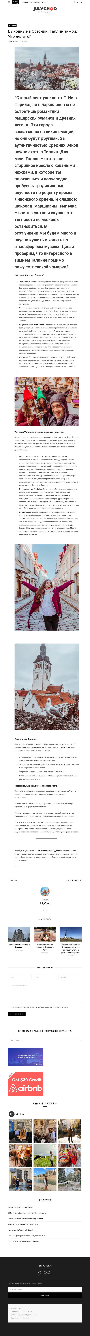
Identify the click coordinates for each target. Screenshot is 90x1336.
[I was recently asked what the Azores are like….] (45, 1155)
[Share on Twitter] (72, 880)
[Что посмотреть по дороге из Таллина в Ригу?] (45, 934)
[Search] (81, 2)
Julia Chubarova (22, 1318)
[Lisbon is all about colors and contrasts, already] (69, 1155)
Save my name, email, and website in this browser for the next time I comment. (39, 1007)
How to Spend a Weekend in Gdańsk (20, 1230)
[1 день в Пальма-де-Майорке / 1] (45, 1179)
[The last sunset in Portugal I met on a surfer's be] (69, 1131)
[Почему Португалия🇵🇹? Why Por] (20, 1155)
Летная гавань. (25, 512)
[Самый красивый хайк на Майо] (69, 1179)
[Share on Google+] (76, 880)
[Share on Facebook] (6, 55)
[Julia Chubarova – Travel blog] (45, 10)
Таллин (13, 880)
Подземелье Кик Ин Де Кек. (31, 489)
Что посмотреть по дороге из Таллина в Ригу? (45, 947)
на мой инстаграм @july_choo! (47, 851)
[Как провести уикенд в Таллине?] (19, 934)
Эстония (12, 25)
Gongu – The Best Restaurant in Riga (20, 1207)
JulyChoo (14, 41)
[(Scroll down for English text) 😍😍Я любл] (20, 1131)
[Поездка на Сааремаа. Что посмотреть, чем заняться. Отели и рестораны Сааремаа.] (71, 934)
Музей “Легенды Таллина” (30, 457)
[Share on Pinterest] (80, 880)
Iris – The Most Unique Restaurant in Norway (23, 1241)
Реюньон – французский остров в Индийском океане (26, 1236)
